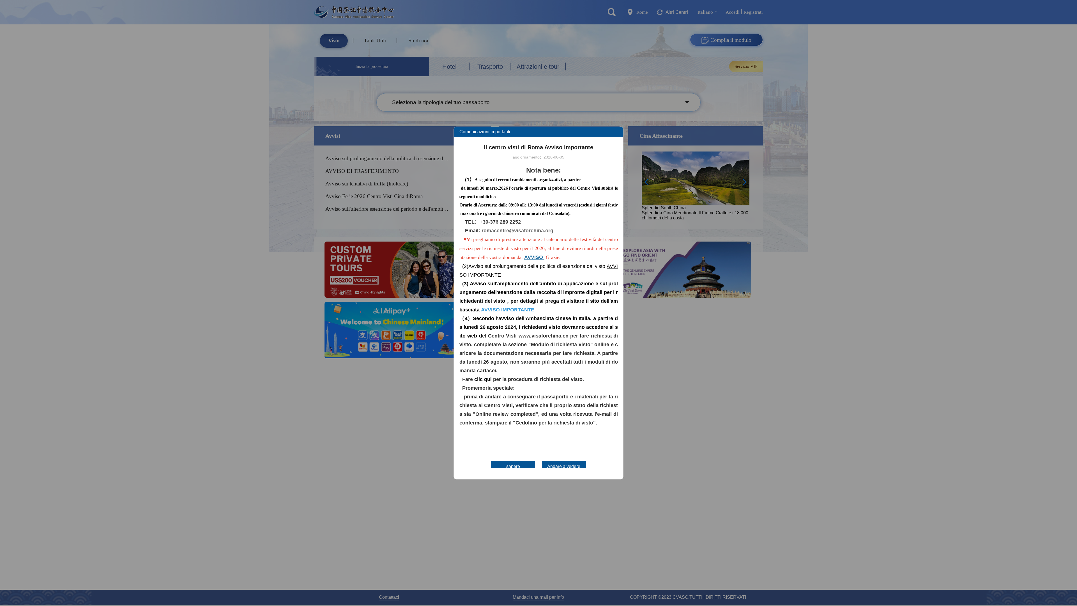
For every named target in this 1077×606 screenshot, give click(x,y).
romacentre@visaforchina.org (517, 230)
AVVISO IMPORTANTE (507, 310)
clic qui (483, 379)
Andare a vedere (563, 466)
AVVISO (533, 257)
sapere (513, 466)
